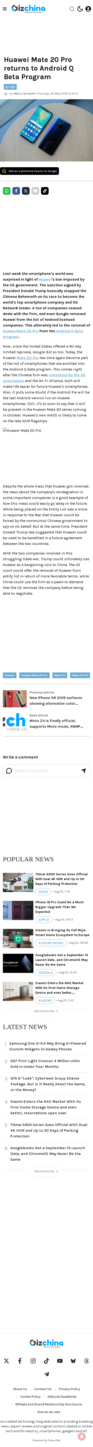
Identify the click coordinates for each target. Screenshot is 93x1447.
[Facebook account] (20, 1361)
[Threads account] (86, 1361)
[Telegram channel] (46, 1374)
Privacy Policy (69, 1389)
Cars (43, 891)
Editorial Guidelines (62, 1397)
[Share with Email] (35, 191)
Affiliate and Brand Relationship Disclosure (48, 1404)
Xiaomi (45, 1000)
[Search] (72, 9)
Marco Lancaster (25, 93)
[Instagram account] (33, 1361)
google (10, 87)
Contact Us (43, 1389)
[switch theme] (80, 9)
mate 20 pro (80, 675)
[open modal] (88, 9)
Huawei (45, 279)
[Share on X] (26, 191)
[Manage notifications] (82, 1436)
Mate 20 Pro (28, 357)
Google (45, 972)
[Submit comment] (83, 770)
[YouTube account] (60, 1361)
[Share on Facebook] (16, 191)
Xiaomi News (50, 943)
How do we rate (48, 1412)
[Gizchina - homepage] (28, 9)
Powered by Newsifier (46, 1440)
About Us (20, 1389)
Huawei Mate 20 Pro (20, 331)
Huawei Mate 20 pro (34, 675)
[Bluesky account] (73, 1361)
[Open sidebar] (5, 9)
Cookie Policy (30, 1397)
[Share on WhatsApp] (6, 191)
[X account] (6, 1361)
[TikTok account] (46, 1361)
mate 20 (59, 675)
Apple (43, 919)
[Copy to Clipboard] (45, 191)
